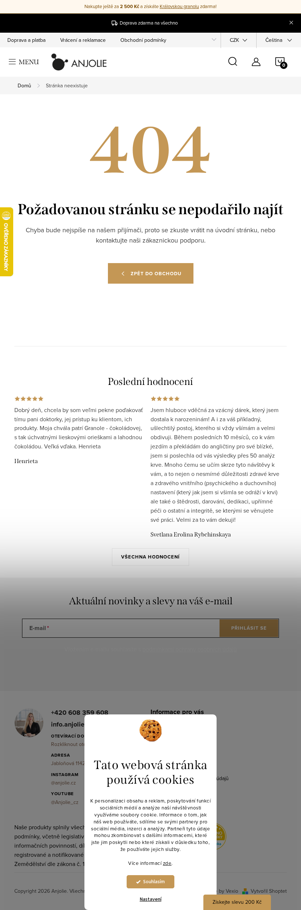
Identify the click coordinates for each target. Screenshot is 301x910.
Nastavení (151, 899)
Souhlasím (154, 881)
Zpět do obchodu (156, 273)
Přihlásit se (249, 628)
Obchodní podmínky (143, 40)
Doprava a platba (26, 40)
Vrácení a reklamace (83, 40)
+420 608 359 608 (79, 712)
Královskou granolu (179, 6)
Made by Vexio (221, 891)
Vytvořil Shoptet (269, 891)
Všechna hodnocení (150, 556)
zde (167, 862)
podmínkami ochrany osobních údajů (189, 649)
